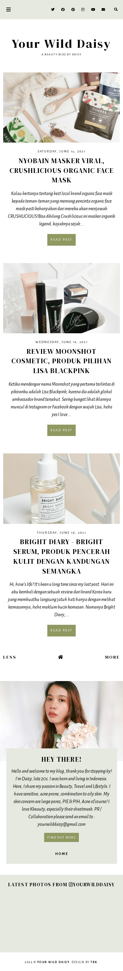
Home (61, 854)
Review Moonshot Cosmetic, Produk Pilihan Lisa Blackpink (61, 361)
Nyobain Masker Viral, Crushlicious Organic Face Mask (61, 170)
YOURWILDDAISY (94, 884)
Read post (61, 239)
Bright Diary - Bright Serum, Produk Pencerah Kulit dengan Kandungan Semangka (61, 556)
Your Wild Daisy (61, 43)
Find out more (61, 837)
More (112, 657)
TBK (94, 962)
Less (9, 657)
